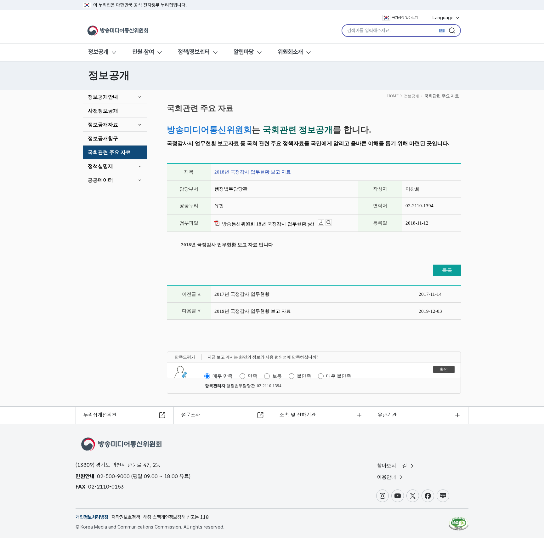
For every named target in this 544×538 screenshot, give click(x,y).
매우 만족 (222, 376)
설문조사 (190, 415)
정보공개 (98, 51)
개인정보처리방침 (92, 517)
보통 (277, 376)
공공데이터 (100, 180)
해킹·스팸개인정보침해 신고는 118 (176, 517)
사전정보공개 (103, 110)
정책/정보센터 (194, 51)
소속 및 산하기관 (298, 415)
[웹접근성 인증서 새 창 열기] (458, 521)
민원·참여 (143, 51)
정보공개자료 (103, 124)
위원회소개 (290, 51)
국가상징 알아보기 (405, 17)
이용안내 (387, 477)
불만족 (304, 376)
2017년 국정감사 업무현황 (241, 294)
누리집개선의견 (99, 415)
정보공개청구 (103, 138)
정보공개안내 (103, 97)
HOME (393, 96)
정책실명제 (100, 166)
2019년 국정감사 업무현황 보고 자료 (252, 311)
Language (444, 17)
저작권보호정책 (125, 517)
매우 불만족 (338, 376)
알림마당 (244, 51)
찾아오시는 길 (393, 466)
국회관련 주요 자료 (109, 152)
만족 (252, 376)
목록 (447, 270)
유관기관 (387, 415)
